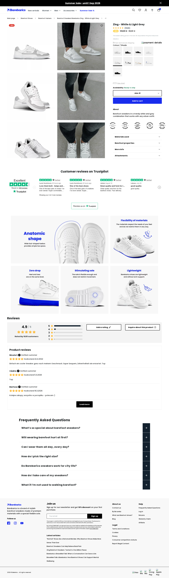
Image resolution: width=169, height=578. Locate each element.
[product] (117, 51)
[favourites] (140, 10)
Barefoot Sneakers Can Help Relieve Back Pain (64, 546)
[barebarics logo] (16, 10)
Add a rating (102, 327)
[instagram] (15, 523)
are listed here (94, 528)
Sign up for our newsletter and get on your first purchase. (74, 508)
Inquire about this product (140, 327)
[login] (146, 10)
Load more (84, 404)
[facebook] (8, 523)
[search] (133, 10)
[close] (160, 3)
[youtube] (21, 523)
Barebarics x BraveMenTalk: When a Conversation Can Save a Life (71, 554)
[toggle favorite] (102, 26)
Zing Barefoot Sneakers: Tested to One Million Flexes (67, 550)
